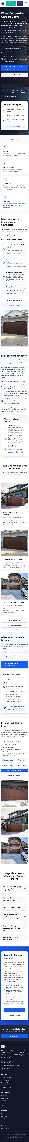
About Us (3, 1113)
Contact (3, 1118)
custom (11, 760)
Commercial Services (6, 1087)
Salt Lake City (7, 38)
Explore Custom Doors (14, 620)
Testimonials (4, 1116)
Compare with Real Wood (14, 300)
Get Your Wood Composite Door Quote (14, 68)
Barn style (17, 765)
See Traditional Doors (14, 625)
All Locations (4, 1095)
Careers (3, 1123)
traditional (6, 760)
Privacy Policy (4, 1126)
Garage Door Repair (6, 1077)
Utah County (4, 1105)
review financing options (16, 708)
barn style (18, 760)
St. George (23, 91)
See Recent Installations (14, 770)
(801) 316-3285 (7, 1068)
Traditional (4, 765)
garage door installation (14, 452)
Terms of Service (5, 1128)
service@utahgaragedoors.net (11, 1065)
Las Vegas (3, 1100)
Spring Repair (4, 1082)
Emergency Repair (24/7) (7, 1080)
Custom (11, 765)
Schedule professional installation (11, 203)
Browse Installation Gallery (15, 75)
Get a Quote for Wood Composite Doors (11, 665)
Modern (24, 765)
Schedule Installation (14, 1010)
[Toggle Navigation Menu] (25, 3)
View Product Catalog (14, 775)
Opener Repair (5, 1085)
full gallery (8, 762)
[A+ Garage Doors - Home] (2, 3)
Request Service (14, 1036)
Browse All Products (14, 305)
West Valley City (15, 91)
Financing (3, 1121)
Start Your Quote (15, 126)
